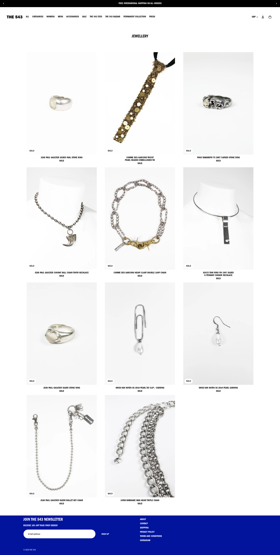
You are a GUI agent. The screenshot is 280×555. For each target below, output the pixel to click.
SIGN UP (105, 533)
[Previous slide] (3, 3)
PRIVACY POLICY (147, 532)
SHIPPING (144, 528)
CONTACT (144, 524)
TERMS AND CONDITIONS (151, 536)
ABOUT (143, 519)
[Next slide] (276, 3)
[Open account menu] (262, 17)
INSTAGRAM (145, 540)
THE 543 (32, 550)
